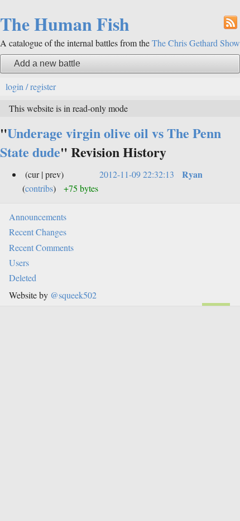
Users (19, 262)
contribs (39, 188)
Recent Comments (41, 247)
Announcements (37, 216)
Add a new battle (47, 63)
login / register (31, 86)
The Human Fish (64, 24)
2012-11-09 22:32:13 (136, 174)
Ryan (192, 174)
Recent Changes (37, 232)
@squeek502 (73, 295)
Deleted (22, 277)
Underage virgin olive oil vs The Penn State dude (110, 142)
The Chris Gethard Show (196, 43)
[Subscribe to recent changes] (230, 21)
